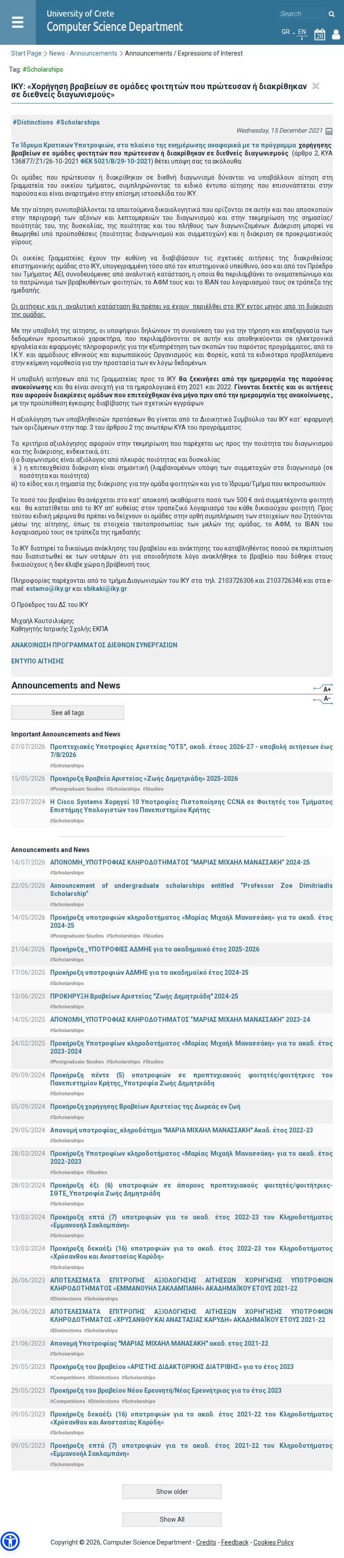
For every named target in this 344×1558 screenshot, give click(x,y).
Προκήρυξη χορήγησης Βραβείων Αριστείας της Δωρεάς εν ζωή (145, 1106)
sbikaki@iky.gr (105, 588)
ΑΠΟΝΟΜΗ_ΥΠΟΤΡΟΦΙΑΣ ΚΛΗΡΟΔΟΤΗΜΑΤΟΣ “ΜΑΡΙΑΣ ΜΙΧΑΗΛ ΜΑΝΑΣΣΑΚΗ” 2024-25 (180, 862)
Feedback (235, 1542)
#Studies (153, 789)
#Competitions (67, 1377)
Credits (206, 1542)
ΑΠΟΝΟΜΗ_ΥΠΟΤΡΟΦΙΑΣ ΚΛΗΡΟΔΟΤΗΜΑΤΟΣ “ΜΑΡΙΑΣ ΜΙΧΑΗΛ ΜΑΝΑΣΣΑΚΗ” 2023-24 (180, 1019)
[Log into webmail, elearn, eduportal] (336, 36)
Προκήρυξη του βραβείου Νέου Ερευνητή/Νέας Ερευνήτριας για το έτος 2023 (166, 1390)
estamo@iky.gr (48, 588)
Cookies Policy (274, 1542)
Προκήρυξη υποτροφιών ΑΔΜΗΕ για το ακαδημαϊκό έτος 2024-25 (149, 972)
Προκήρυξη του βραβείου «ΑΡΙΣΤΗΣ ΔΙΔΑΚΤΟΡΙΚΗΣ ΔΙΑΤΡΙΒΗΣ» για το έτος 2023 (172, 1366)
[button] (10, 1541)
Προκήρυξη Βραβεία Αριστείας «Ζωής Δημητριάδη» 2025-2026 (144, 778)
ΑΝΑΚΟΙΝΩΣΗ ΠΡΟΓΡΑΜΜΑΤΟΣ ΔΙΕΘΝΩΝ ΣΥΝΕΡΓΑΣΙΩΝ (94, 645)
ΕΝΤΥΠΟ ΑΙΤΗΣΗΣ (37, 661)
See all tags (68, 712)
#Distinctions (33, 122)
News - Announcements (83, 53)
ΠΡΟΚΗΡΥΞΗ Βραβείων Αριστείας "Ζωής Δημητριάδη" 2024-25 (144, 996)
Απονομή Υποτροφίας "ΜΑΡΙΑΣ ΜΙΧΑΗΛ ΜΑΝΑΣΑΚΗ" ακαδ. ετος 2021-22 (159, 1343)
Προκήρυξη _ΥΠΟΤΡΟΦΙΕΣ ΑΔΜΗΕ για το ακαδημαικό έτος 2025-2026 (154, 949)
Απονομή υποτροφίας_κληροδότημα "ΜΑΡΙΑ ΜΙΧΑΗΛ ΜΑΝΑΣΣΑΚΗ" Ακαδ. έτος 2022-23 (181, 1130)
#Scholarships (78, 122)
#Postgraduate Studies (77, 789)
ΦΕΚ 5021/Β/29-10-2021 (115, 161)
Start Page (26, 53)
